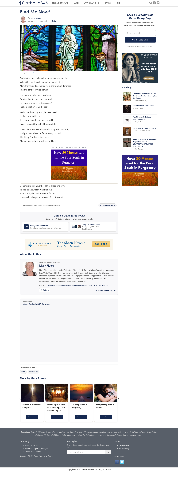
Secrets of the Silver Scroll (143, 106)
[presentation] (20, 398)
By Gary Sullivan (138, 108)
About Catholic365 (31, 445)
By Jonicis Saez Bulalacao (141, 131)
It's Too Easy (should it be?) (144, 128)
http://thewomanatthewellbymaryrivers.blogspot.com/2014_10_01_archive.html (78, 285)
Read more (32, 417)
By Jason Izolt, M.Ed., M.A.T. (142, 101)
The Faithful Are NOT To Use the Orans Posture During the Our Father (145, 96)
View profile (44, 21)
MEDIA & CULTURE (60, 3)
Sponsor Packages (41, 449)
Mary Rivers (36, 18)
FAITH (76, 3)
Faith (23, 372)
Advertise (28, 449)
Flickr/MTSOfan (30, 73)
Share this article (108, 205)
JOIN (118, 3)
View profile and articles (104, 290)
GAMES (107, 3)
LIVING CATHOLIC (92, 3)
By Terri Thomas (138, 149)
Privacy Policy (124, 449)
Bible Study (33, 372)
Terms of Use (124, 445)
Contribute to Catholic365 (34, 452)
